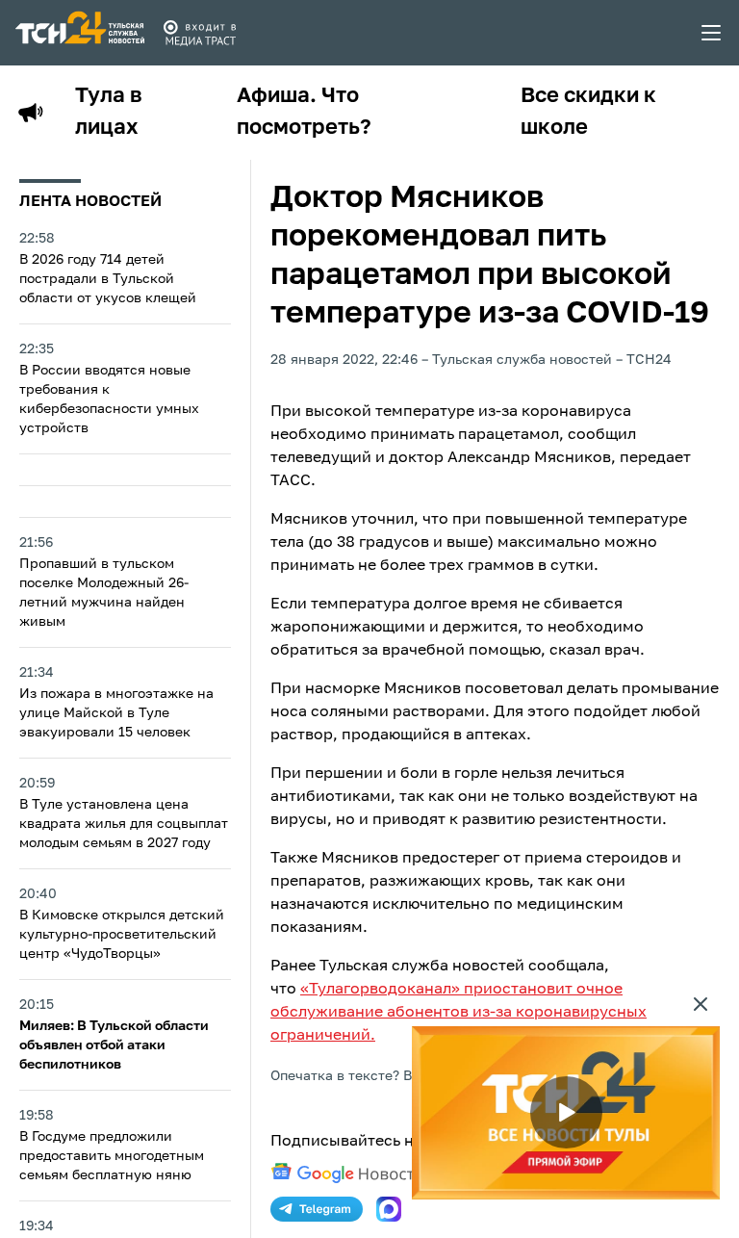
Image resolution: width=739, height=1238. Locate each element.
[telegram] (316, 1209)
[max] (388, 1209)
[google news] (347, 1173)
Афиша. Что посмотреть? (304, 112)
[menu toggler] (712, 32)
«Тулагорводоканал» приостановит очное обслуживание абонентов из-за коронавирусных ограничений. (458, 1013)
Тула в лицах (108, 112)
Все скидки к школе (588, 112)
